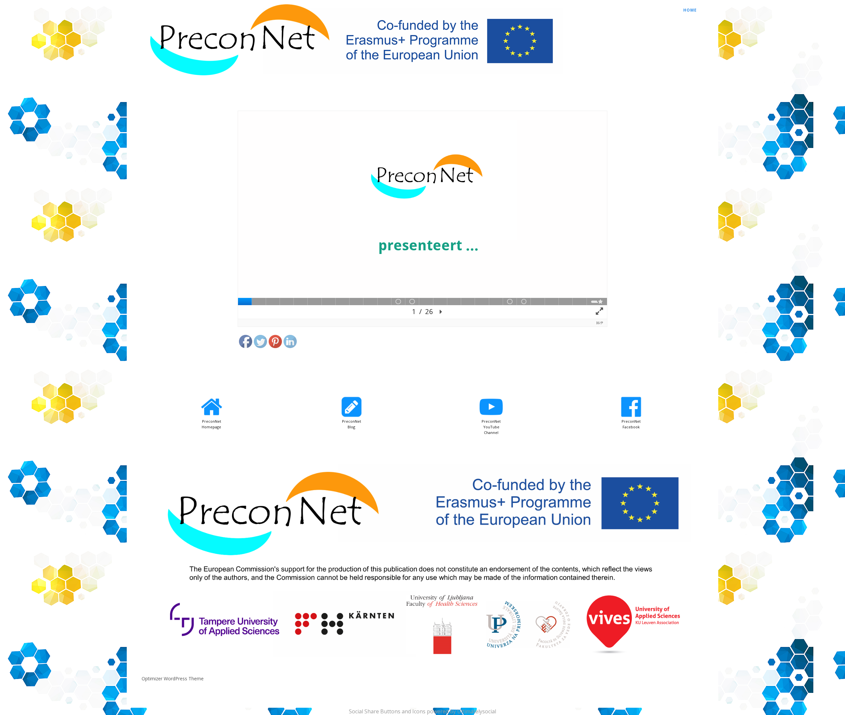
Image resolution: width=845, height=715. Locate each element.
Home (690, 10)
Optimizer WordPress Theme (173, 678)
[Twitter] (260, 342)
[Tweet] (260, 326)
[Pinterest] (275, 342)
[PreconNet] (353, 79)
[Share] (290, 326)
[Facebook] (246, 342)
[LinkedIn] (290, 342)
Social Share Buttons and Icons (387, 711)
